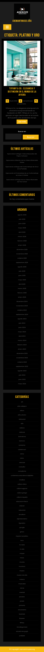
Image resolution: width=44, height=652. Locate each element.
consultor (22, 467)
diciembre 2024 (22, 301)
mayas (22, 553)
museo (22, 571)
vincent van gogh (22, 631)
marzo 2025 (22, 288)
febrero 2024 (22, 345)
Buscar (30, 137)
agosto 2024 (22, 319)
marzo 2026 (22, 236)
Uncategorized (22, 627)
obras (22, 588)
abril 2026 (22, 232)
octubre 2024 (22, 310)
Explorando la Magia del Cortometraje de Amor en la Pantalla (22, 168)
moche (22, 562)
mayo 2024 (22, 332)
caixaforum (22, 450)
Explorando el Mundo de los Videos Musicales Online (22, 161)
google (22, 527)
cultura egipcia (22, 488)
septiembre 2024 (22, 314)
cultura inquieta (22, 497)
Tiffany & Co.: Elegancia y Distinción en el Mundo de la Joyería (22, 92)
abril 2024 (22, 336)
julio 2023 (22, 375)
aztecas (22, 432)
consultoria (22, 471)
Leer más (22, 122)
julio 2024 (22, 323)
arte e (22, 411)
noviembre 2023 (22, 358)
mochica (22, 566)
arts (22, 424)
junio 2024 (22, 327)
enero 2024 (22, 349)
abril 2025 (22, 284)
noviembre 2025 (22, 254)
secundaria (22, 610)
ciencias (22, 462)
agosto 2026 (22, 215)
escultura (22, 514)
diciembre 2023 (22, 353)
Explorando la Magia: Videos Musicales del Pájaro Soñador (22, 155)
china (22, 454)
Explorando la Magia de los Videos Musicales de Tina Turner (22, 181)
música (22, 579)
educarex (22, 510)
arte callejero (22, 406)
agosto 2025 (22, 267)
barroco (22, 441)
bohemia (22, 445)
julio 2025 (22, 271)
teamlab (22, 614)
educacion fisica (22, 501)
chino (22, 458)
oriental (22, 592)
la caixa (22, 545)
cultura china (22, 484)
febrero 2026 (22, 241)
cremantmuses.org (22, 21)
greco (22, 532)
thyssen (22, 618)
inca (22, 540)
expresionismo (22, 519)
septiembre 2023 (22, 366)
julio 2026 (22, 219)
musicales (22, 584)
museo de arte (22, 575)
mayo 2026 (22, 228)
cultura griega (22, 493)
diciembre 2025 (22, 249)
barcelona (22, 437)
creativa (22, 480)
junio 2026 (22, 224)
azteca (22, 428)
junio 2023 (22, 379)
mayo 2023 (22, 384)
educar (22, 506)
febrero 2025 (22, 293)
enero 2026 (22, 245)
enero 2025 (22, 297)
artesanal (22, 419)
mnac (22, 558)
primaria (22, 605)
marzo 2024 (22, 340)
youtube (22, 636)
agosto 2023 (22, 371)
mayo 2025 (22, 280)
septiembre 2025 (22, 262)
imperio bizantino (22, 536)
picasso (22, 597)
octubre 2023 (22, 362)
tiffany (22, 623)
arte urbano (22, 415)
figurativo (22, 523)
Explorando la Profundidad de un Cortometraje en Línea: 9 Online (22, 174)
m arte (22, 549)
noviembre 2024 (22, 306)
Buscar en (22, 131)
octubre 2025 (22, 258)
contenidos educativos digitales (22, 475)
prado (22, 601)
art (22, 402)
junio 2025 (22, 275)
